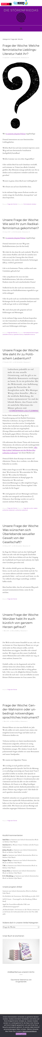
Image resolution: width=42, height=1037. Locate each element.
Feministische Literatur (30, 204)
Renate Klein (6, 871)
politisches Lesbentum (21, 510)
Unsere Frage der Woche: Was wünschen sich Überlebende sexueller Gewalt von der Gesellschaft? (21, 534)
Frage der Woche (12, 204)
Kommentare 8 (27, 362)
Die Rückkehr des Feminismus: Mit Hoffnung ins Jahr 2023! (21, 896)
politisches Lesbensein (9, 510)
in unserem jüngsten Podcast (16, 134)
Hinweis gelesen (21, 1034)
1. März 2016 (6, 630)
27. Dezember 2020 (7, 362)
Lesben (35, 508)
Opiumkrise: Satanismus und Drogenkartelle (21, 981)
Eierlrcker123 (7, 845)
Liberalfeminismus (8, 334)
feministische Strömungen (31, 332)
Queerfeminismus (18, 334)
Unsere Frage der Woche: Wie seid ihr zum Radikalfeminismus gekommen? (21, 224)
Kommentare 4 (24, 630)
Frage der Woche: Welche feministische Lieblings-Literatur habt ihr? (21, 49)
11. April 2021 (6, 57)
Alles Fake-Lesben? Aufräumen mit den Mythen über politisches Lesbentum (20, 450)
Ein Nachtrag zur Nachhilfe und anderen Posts (21, 989)
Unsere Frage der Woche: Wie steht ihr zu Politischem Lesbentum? (21, 354)
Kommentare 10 (26, 232)
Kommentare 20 (25, 57)
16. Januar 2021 (6, 232)
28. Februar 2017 (7, 546)
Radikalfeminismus (29, 334)
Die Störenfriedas (21, 10)
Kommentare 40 (26, 546)
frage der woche (28, 508)
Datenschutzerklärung (29, 1031)
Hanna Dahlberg (16, 630)
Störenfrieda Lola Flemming (23, 411)
